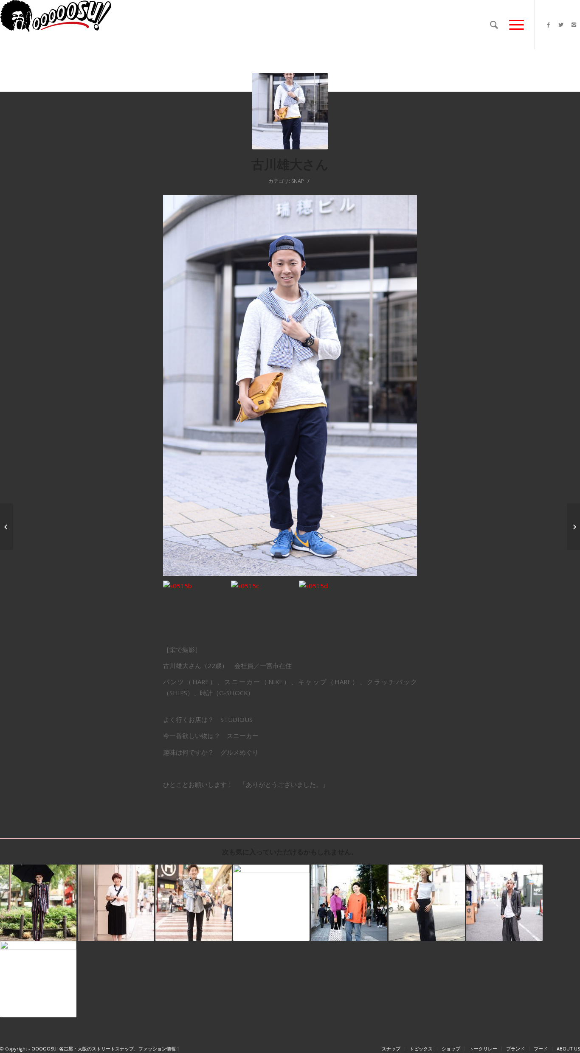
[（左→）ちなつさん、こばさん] (349, 903)
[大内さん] (38, 903)
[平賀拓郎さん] (38, 979)
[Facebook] (548, 24)
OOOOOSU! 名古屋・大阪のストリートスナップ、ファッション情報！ (105, 1048)
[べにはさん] (427, 903)
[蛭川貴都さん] (193, 903)
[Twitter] (561, 24)
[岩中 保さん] (6, 526)
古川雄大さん (290, 164)
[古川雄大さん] (290, 111)
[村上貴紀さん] (271, 903)
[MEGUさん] (573, 526)
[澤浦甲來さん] (504, 903)
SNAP (297, 181)
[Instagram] (573, 24)
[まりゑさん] (116, 903)
